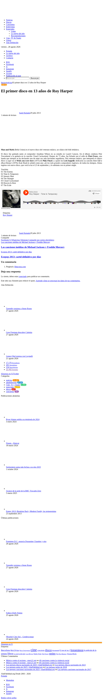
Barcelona (5, 650)
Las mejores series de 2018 (56, 667)
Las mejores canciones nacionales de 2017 (74, 669)
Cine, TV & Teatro (13, 38)
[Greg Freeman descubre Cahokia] (20, 330)
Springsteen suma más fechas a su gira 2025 (23, 467)
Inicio (3, 83)
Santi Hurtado (24, 113)
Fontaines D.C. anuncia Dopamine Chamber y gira (26, 541)
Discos (8, 22)
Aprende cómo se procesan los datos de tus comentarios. (58, 281)
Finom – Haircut (12, 443)
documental (55, 650)
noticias (9, 83)
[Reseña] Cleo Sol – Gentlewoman (20, 637)
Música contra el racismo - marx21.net (21, 660)
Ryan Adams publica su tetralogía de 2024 (22, 419)
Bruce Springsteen (25, 650)
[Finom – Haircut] (20, 441)
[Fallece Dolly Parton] (20, 611)
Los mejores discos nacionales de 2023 (70, 665)
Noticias (9, 20)
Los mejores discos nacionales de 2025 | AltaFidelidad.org (29, 665)
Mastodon (10, 680)
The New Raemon (61, 654)
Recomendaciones (18, 36)
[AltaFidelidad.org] (32, 16)
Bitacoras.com (20, 267)
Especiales (10, 29)
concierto (41, 650)
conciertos (10, 392)
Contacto (9, 58)
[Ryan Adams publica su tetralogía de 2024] (20, 417)
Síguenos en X (7, 644)
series (52, 653)
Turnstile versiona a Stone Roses (19, 308)
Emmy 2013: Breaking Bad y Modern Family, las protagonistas (31, 511)
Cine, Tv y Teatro (13, 385)
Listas (13, 31)
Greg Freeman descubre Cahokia (19, 332)
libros (10, 653)
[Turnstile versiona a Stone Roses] (20, 306)
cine (34, 650)
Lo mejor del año (18, 33)
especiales (10, 387)
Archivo (9, 56)
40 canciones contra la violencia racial (54, 660)
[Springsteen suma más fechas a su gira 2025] (20, 465)
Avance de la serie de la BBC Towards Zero (23, 491)
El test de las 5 (65, 650)
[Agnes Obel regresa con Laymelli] (20, 354)
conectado (23, 276)
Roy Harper (7, 215)
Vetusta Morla (71, 654)
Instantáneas (77, 650)
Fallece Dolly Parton (14, 613)
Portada (9, 51)
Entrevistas (10, 27)
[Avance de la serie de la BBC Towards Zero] (20, 489)
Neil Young (45, 654)
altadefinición (11, 382)
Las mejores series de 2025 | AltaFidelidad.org (24, 667)
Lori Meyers (29, 654)
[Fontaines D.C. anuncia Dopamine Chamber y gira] (20, 539)
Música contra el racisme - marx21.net (21, 663)
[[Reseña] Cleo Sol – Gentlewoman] (20, 634)
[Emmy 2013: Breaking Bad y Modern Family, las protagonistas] (20, 509)
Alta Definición (12, 43)
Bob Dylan (15, 650)
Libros (8, 40)
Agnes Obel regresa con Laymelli (19, 356)
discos (8, 389)
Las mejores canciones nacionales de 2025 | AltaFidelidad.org (30, 669)
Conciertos (10, 24)
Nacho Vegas (37, 654)
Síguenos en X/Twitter (10, 374)
